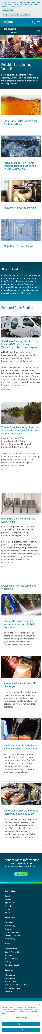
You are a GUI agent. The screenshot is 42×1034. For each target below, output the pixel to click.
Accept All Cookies (20, 1030)
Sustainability (10, 926)
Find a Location (10, 982)
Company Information (13, 936)
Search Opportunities (12, 952)
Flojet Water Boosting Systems (20, 207)
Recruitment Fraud (12, 965)
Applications (9, 903)
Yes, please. (8, 10)
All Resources (10, 975)
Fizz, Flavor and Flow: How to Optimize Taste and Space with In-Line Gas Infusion (20, 165)
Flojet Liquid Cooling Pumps (18, 246)
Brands (7, 896)
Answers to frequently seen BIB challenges (20, 685)
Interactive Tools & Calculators (16, 985)
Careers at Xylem (11, 949)
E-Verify (8, 962)
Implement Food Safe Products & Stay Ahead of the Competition (21, 747)
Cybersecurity (10, 939)
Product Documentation (13, 988)
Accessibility (9, 955)
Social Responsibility (12, 932)
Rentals (8, 912)
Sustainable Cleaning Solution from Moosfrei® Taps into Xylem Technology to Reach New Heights (19, 344)
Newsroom (9, 922)
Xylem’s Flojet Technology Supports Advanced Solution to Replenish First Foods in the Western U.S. (20, 430)
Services (8, 909)
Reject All (21, 1024)
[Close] (39, 1004)
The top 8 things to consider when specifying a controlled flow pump (19, 624)
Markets (8, 899)
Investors (8, 929)
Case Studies (10, 978)
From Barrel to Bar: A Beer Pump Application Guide (21, 122)
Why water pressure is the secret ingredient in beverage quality (21, 812)
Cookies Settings (21, 1018)
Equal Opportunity (11, 959)
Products (8, 906)
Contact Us (9, 991)
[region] (21, 1017)
